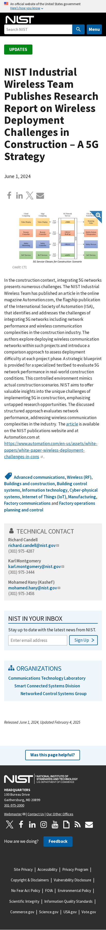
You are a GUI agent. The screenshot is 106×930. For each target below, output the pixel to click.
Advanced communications (39, 477)
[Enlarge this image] (57, 237)
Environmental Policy (74, 890)
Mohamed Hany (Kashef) (31, 582)
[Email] (40, 195)
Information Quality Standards (68, 901)
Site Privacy (23, 869)
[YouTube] (55, 824)
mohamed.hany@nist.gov (32, 588)
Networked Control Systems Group (54, 693)
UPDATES (18, 49)
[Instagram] (43, 824)
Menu (94, 29)
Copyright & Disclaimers (30, 880)
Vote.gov (89, 911)
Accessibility (47, 869)
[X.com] (30, 195)
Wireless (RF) (79, 477)
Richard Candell (23, 540)
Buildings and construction (29, 483)
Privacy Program (75, 869)
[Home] (20, 19)
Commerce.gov (22, 911)
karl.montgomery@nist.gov (34, 566)
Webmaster (13, 814)
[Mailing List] (89, 824)
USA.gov (70, 911)
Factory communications (27, 503)
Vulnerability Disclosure (72, 880)
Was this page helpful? (52, 755)
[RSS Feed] (77, 824)
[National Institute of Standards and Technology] (41, 779)
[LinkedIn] (32, 824)
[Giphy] (66, 824)
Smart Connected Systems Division (47, 686)
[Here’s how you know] (53, 6)
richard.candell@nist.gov (32, 545)
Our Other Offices (59, 814)
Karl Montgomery (24, 561)
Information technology (44, 490)
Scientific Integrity (24, 901)
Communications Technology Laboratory (46, 678)
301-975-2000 (14, 805)
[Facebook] (9, 195)
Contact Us (36, 814)
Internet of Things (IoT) (44, 497)
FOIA (49, 890)
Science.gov (48, 911)
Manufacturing (82, 497)
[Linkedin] (19, 195)
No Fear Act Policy (25, 890)
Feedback (58, 841)
